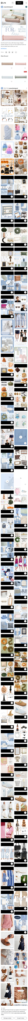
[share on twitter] (12, 52)
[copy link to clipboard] (16, 52)
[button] (26, 3)
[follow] (26, 7)
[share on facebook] (6, 52)
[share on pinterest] (9, 52)
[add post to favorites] (25, 39)
